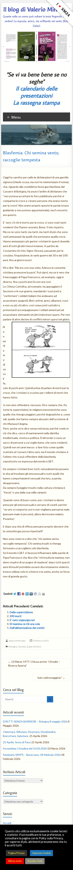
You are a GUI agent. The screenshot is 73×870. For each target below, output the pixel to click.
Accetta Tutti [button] (34, 861)
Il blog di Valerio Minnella (36, 9)
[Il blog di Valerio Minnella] (36, 126)
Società (22, 646)
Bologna (13, 646)
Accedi (7, 823)
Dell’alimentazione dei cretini (27, 627)
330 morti (15, 616)
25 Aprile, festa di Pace (17, 742)
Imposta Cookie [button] (41, 853)
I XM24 (63, 9)
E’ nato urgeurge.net (22, 620)
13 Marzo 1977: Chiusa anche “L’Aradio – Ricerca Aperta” (34, 663)
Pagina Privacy (16, 853)
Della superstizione (21, 612)
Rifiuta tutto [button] (15, 861)
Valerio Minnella (17, 640)
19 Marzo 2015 (41, 640)
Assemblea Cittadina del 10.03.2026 (25, 748)
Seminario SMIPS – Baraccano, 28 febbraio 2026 (32, 754)
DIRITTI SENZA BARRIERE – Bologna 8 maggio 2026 (35, 721)
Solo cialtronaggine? (51, 677)
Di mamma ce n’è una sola (25, 624)
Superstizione (34, 646)
